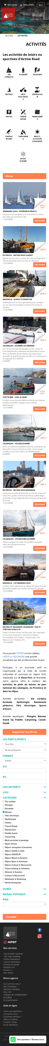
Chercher (10, 916)
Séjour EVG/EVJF (12, 854)
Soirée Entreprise (12, 882)
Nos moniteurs (10, 986)
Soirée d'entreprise (11, 959)
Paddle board (9, 137)
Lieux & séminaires (11, 962)
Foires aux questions (12, 1011)
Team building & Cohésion (17, 868)
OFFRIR (20, 653)
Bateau (9, 94)
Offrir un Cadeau (10, 1019)
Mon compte (29, 5)
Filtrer (9, 176)
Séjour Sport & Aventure (15, 861)
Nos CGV (7, 992)
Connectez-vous (10, 1014)
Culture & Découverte (14, 875)
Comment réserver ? (12, 1016)
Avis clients (8, 972)
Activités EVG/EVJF (11, 964)
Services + (7, 970)
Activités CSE (9, 967)
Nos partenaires (10, 1000)
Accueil (9, 35)
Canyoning (23, 137)
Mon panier (12, 5)
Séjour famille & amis (14, 850)
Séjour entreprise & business (18, 847)
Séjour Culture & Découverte (17, 865)
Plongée (23, 74)
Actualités (7, 997)
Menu (41, 5)
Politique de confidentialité (15, 994)
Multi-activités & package (37, 138)
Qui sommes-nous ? (12, 984)
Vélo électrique (23, 96)
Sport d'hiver (23, 159)
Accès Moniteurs (10, 1024)
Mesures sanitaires (11, 989)
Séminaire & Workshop (15, 879)
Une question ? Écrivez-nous (30, 1039)
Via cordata (9, 75)
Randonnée (37, 117)
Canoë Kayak (23, 117)
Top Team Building (11, 956)
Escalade (37, 74)
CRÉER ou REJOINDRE (14, 656)
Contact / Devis (10, 1022)
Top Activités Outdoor (13, 953)
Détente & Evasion (13, 872)
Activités (22, 35)
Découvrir (40, 221)
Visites (9, 116)
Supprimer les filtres (24, 732)
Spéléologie (37, 95)
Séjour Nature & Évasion (16, 857)
